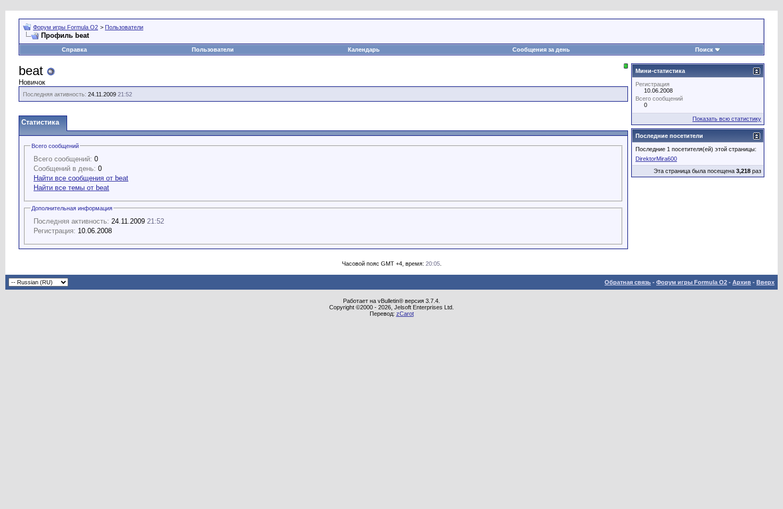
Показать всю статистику (726, 119)
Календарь (364, 49)
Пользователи (124, 27)
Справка (74, 49)
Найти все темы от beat (71, 188)
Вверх (765, 282)
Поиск (704, 49)
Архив (741, 282)
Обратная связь (628, 282)
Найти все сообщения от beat (81, 178)
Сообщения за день (541, 49)
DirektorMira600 (656, 158)
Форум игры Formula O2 (65, 27)
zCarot (405, 313)
